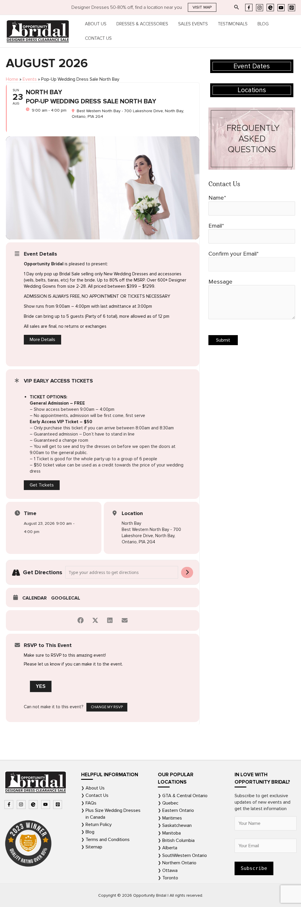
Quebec (170, 803)
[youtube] (46, 804)
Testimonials (233, 24)
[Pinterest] (291, 7)
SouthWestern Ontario (184, 855)
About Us (95, 24)
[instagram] (22, 804)
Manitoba (171, 833)
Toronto (170, 878)
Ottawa (170, 870)
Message (220, 281)
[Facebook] (248, 7)
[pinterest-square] (58, 804)
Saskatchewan (177, 825)
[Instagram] (259, 7)
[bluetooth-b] (34, 804)
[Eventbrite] (270, 7)
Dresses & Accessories (142, 24)
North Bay (131, 523)
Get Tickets (42, 485)
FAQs (91, 803)
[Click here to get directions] (187, 572)
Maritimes (172, 818)
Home (12, 79)
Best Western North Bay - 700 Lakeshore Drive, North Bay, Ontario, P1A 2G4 (151, 535)
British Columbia (178, 840)
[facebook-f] (9, 804)
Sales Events (193, 24)
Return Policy (99, 824)
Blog (263, 24)
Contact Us (98, 38)
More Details (42, 339)
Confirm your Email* (233, 253)
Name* (217, 197)
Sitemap (94, 847)
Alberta (169, 848)
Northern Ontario (179, 863)
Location (132, 513)
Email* (216, 225)
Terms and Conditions (108, 840)
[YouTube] (281, 7)
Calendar (34, 598)
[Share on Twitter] (95, 620)
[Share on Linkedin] (110, 620)
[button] (202, 7)
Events (30, 79)
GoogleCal (65, 598)
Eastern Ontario (178, 810)
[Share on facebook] (80, 620)
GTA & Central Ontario (185, 796)
